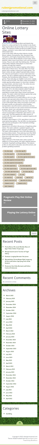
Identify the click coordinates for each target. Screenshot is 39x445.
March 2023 (9, 366)
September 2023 (11, 348)
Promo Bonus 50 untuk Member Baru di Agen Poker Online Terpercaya (17, 248)
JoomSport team (32, 438)
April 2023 (9, 363)
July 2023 (9, 354)
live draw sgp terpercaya (12, 171)
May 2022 (9, 396)
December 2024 (11, 304)
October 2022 (10, 381)
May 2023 (9, 360)
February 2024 (10, 334)
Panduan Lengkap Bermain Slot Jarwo (16, 256)
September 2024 (11, 313)
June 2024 (9, 322)
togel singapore (9, 186)
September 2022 (11, 384)
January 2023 (10, 372)
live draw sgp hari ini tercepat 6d (13, 162)
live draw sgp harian (10, 165)
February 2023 (10, 369)
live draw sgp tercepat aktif (28, 168)
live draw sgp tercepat (10, 168)
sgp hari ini (29, 177)
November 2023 (11, 343)
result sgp (19, 177)
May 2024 (9, 325)
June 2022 (9, 393)
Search (4, 230)
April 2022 (9, 398)
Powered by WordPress (30, 440)
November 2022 (11, 378)
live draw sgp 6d (9, 156)
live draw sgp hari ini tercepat (26, 156)
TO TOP (19, 422)
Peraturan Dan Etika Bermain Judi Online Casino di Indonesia (17, 267)
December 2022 (11, 375)
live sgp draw (8, 177)
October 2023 (10, 346)
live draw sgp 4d (9, 154)
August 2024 (10, 316)
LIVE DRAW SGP (8, 43)
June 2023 (9, 357)
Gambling (9, 414)
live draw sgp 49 (20, 151)
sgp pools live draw (25, 180)
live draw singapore (10, 174)
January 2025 (10, 301)
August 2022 (10, 387)
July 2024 (9, 319)
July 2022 (9, 390)
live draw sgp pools (25, 165)
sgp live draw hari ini (10, 180)
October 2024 (10, 310)
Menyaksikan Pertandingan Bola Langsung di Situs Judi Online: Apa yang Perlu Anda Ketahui (18, 261)
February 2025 (10, 298)
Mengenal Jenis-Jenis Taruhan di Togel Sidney (17, 252)
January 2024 (10, 337)
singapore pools (9, 183)
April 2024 (9, 328)
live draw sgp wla (27, 171)
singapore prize (22, 183)
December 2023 (11, 340)
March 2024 (9, 331)
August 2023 (10, 351)
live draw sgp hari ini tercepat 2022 (14, 159)
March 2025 (9, 295)
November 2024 (11, 307)
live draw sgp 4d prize (24, 154)
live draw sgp (8, 151)
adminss (8, 21)
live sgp (22, 174)
